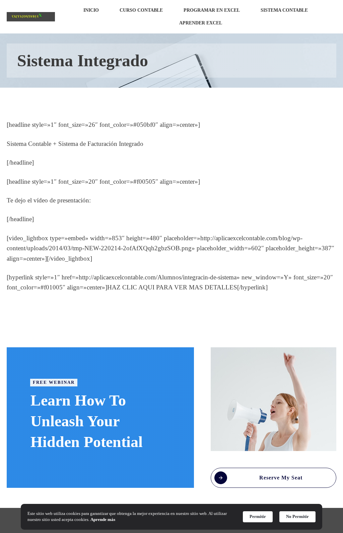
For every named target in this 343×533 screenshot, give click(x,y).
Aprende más (102, 519)
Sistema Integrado (82, 60)
